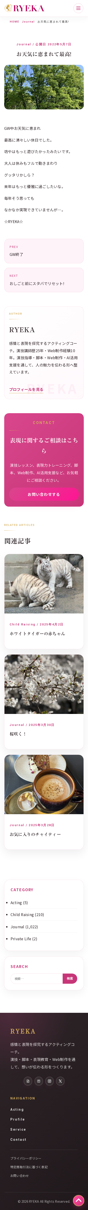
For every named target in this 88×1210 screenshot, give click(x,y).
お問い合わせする (44, 494)
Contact (18, 1139)
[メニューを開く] (78, 8)
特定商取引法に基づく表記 (29, 1167)
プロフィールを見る (26, 389)
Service (18, 1129)
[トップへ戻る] (78, 1200)
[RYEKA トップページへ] (25, 8)
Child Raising (22, 914)
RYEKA (23, 1031)
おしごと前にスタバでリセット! (37, 280)
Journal (28, 21)
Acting (16, 902)
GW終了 (16, 251)
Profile (17, 1119)
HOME (14, 21)
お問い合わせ (19, 1175)
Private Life (21, 938)
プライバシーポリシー (25, 1158)
